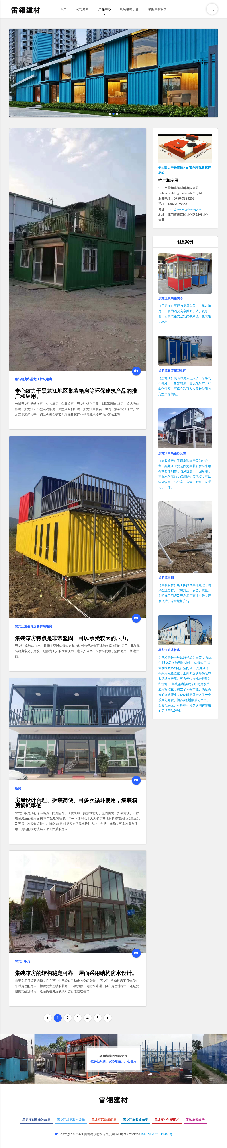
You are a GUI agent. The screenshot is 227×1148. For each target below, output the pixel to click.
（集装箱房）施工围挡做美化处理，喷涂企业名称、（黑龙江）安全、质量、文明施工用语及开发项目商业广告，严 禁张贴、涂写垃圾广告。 (184, 593)
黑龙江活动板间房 (104, 1119)
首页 (63, 9)
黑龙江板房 (22, 961)
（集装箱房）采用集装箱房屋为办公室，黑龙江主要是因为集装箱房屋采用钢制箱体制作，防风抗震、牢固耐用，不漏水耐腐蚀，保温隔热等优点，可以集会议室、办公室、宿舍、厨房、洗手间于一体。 (184, 474)
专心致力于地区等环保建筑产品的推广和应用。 (76, 393)
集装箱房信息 (129, 9)
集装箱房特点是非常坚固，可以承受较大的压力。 (73, 638)
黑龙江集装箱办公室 (172, 453)
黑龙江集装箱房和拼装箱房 (33, 626)
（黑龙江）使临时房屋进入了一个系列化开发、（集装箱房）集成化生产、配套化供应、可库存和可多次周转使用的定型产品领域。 (184, 386)
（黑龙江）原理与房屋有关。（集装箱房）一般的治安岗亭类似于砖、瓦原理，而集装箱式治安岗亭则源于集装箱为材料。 (184, 313)
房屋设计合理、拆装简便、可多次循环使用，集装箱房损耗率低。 (76, 803)
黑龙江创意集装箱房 (36, 1119)
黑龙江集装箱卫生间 (172, 370)
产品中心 (104, 9)
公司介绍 (82, 9)
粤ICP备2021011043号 (156, 1134)
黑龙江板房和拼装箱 (71, 1119)
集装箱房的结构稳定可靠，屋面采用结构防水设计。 (76, 973)
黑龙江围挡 (166, 577)
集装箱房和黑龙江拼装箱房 (33, 379)
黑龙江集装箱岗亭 (170, 298)
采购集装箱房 (157, 9)
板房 (18, 788)
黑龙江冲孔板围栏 (167, 1119)
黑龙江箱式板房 (169, 650)
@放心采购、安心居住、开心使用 (113, 1059)
